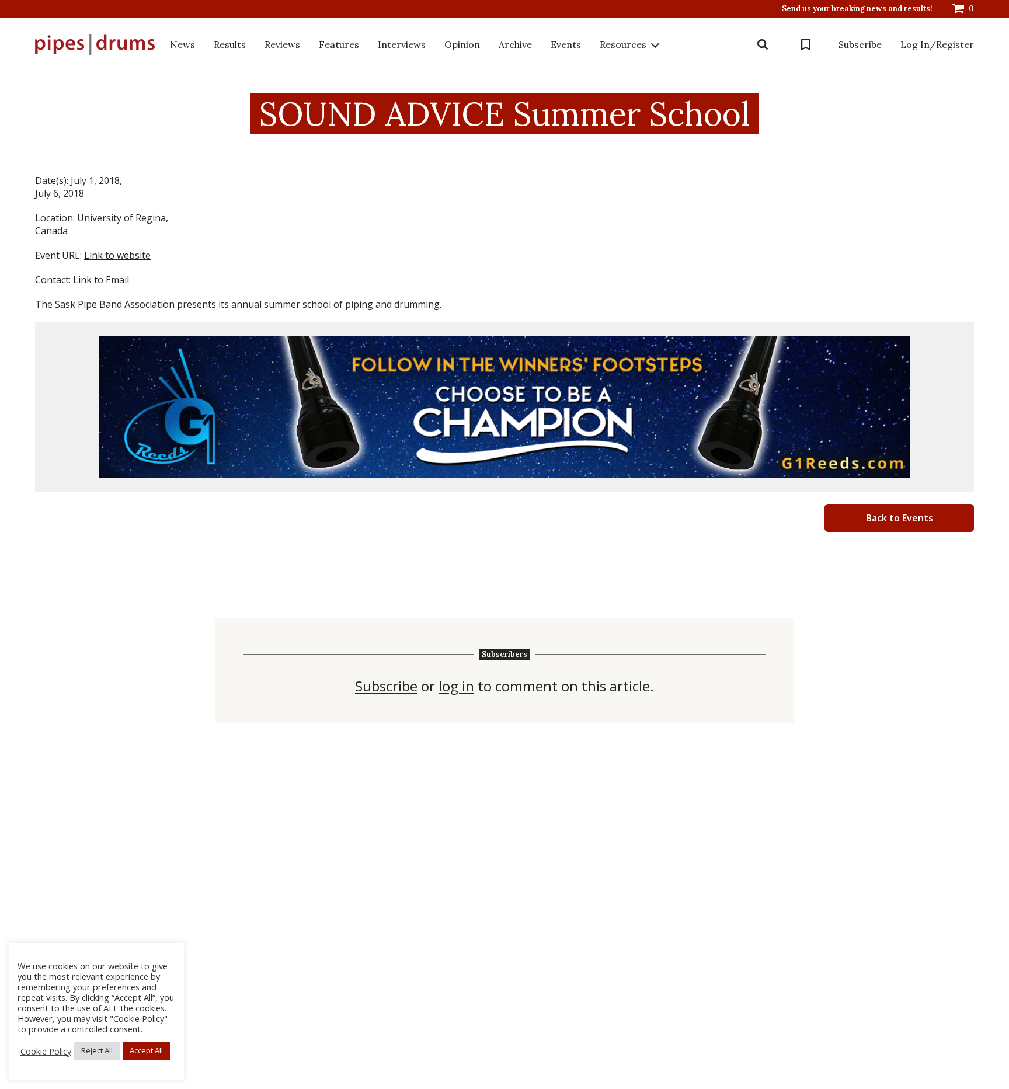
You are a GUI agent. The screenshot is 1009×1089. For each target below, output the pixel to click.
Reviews (282, 44)
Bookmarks (806, 44)
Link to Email (101, 279)
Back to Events (899, 518)
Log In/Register (937, 44)
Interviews (402, 44)
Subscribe (860, 44)
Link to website (117, 255)
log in (456, 686)
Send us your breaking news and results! (857, 8)
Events (566, 44)
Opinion (462, 44)
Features (339, 44)
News (182, 44)
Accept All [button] (146, 1050)
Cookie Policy (45, 1051)
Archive (515, 44)
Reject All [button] (97, 1050)
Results (230, 44)
